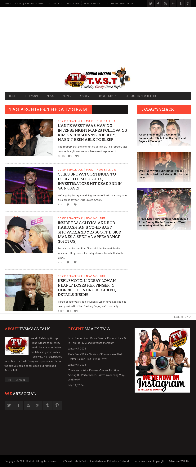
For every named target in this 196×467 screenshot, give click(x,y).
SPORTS (84, 96)
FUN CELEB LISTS (107, 96)
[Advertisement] (98, 35)
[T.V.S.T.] (98, 78)
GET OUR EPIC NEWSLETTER (119, 3)
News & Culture (106, 121)
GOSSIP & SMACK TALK (70, 121)
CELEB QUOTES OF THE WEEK (30, 3)
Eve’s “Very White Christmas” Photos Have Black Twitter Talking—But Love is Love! (95, 357)
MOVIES (67, 96)
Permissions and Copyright (149, 461)
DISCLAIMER (73, 3)
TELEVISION (31, 96)
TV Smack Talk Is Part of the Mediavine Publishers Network (95, 461)
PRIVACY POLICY (92, 3)
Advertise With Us (179, 461)
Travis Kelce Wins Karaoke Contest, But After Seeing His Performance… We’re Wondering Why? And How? (97, 375)
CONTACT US (56, 3)
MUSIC (50, 96)
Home (8, 3)
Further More (16, 379)
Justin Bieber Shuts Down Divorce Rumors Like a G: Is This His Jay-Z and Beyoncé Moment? (97, 340)
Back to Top (181, 316)
